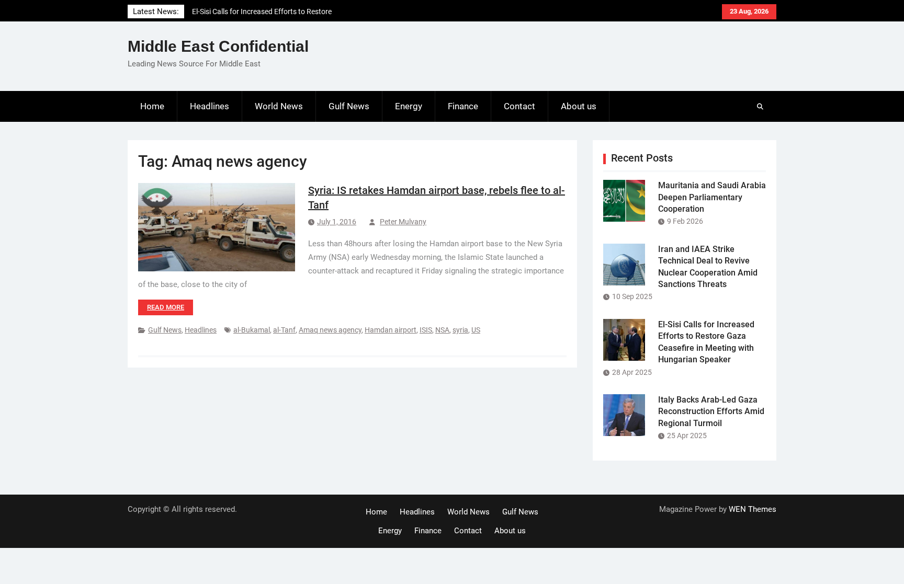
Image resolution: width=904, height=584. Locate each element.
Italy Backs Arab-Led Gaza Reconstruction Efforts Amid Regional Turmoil (711, 411)
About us (578, 106)
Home (152, 106)
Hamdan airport (390, 330)
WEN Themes (752, 509)
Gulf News (349, 106)
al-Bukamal (251, 330)
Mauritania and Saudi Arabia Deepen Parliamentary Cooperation (712, 197)
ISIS (426, 330)
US (475, 330)
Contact (519, 106)
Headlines (209, 106)
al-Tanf (284, 330)
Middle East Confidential (218, 46)
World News (279, 106)
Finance (463, 106)
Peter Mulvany (403, 221)
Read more (165, 307)
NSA (442, 330)
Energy (408, 106)
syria (460, 330)
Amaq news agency (330, 330)
